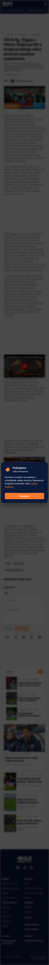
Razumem (24, 496)
